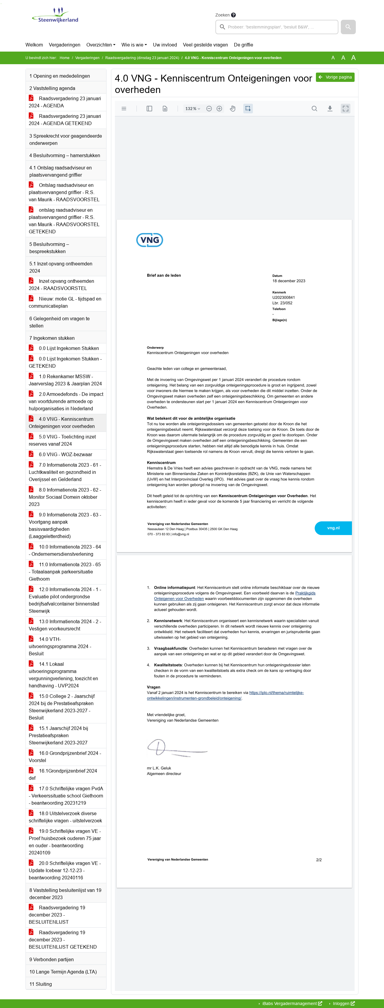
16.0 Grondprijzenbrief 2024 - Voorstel (65, 757)
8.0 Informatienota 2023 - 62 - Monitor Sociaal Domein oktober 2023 (65, 497)
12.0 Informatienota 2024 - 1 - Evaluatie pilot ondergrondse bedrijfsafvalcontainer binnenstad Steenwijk (65, 600)
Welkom (34, 44)
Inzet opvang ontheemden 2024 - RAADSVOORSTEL (61, 285)
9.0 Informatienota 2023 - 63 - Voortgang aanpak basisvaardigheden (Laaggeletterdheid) (65, 525)
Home (65, 58)
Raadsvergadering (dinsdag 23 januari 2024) (142, 58)
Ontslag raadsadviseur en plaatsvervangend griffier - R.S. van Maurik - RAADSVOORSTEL (64, 192)
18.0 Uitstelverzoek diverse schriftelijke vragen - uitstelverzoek (65, 817)
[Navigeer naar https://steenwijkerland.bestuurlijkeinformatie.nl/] (55, 22)
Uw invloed (165, 44)
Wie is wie (132, 44)
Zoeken (222, 15)
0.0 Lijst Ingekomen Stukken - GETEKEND (65, 362)
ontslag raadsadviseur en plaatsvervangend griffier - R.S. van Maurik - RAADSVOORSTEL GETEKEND (64, 221)
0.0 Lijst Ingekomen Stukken (68, 348)
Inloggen (341, 1003)
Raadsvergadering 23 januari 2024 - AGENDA (65, 102)
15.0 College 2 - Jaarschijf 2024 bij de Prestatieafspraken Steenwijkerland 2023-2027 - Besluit (61, 707)
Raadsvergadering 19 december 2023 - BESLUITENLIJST (57, 915)
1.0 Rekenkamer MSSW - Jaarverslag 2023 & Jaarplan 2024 (65, 380)
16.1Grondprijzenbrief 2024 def (63, 774)
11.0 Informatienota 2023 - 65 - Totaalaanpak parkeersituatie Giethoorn (65, 572)
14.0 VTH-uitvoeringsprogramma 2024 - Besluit (60, 646)
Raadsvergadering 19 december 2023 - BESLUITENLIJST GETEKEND (63, 940)
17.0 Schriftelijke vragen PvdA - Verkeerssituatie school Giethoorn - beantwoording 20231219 (66, 796)
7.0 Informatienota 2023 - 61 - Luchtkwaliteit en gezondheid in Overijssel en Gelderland (65, 472)
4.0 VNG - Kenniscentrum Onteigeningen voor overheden (62, 423)
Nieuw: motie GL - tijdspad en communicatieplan (65, 302)
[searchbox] (276, 27)
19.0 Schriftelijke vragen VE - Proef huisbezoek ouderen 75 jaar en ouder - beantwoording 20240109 (65, 842)
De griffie (243, 44)
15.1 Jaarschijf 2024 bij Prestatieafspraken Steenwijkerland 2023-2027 (58, 735)
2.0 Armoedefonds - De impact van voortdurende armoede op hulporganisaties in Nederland (66, 401)
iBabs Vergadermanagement (289, 1003)
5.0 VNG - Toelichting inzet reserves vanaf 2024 (62, 440)
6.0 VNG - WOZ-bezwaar (65, 454)
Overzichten (99, 44)
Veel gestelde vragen (205, 44)
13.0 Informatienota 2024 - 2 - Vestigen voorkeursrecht (65, 625)
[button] (348, 27)
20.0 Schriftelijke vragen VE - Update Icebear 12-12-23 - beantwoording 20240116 (65, 870)
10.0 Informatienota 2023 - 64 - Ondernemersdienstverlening (65, 550)
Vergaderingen (64, 44)
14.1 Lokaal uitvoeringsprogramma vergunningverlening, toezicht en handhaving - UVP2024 (63, 675)
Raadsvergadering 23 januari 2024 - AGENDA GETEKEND (65, 120)
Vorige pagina (338, 77)
